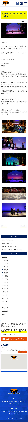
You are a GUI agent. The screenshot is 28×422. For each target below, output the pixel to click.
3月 (6, 273)
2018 (4, 304)
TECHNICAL (6, 240)
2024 (5, 285)
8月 (6, 260)
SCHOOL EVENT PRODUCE (10, 249)
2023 (5, 289)
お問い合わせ (10, 418)
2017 (5, 308)
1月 (6, 279)
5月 (6, 266)
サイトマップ (19, 418)
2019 (4, 301)
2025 (5, 282)
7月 (6, 263)
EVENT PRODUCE (7, 246)
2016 (5, 311)
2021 (4, 295)
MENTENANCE (6, 243)
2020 (5, 298)
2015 (4, 314)
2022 (5, 292)
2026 (4, 257)
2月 (6, 276)
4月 (6, 270)
